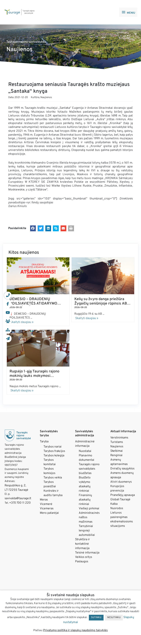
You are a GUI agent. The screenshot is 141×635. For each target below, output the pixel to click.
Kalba (114, 504)
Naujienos (46, 97)
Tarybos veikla (53, 478)
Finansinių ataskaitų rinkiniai (85, 500)
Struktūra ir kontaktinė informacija (82, 544)
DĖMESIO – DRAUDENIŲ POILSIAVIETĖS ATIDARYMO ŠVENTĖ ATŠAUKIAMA (33, 303)
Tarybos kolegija (54, 455)
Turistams (116, 442)
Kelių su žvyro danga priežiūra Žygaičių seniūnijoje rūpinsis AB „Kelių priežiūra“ (100, 303)
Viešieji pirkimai (89, 508)
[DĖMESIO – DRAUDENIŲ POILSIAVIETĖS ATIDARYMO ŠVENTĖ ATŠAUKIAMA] (38, 276)
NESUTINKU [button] (114, 617)
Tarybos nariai (53, 447)
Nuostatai (85, 451)
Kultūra (35, 97)
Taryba (44, 441)
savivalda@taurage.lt (18, 498)
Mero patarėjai (49, 513)
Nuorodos (116, 508)
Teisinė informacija (87, 553)
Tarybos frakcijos (54, 451)
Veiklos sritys (83, 557)
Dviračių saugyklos (122, 468)
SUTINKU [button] (96, 617)
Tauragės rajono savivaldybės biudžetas (89, 469)
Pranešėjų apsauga (122, 495)
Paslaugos (81, 561)
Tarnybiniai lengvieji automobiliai (87, 530)
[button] (33, 228)
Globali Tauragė (120, 499)
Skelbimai (116, 451)
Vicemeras (46, 508)
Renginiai (116, 455)
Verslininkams (119, 438)
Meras (44, 500)
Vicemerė (46, 504)
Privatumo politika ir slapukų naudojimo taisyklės (75, 630)
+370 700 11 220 (20, 503)
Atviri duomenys (121, 482)
